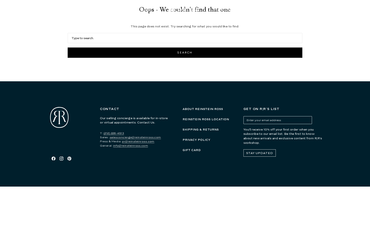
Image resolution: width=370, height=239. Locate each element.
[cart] (323, 9)
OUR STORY (141, 9)
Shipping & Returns (201, 129)
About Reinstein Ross (203, 109)
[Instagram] (61, 158)
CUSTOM (223, 9)
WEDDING (257, 9)
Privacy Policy (196, 139)
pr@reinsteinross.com (138, 141)
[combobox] (185, 38)
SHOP (109, 9)
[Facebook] (53, 158)
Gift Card (192, 150)
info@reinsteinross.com (130, 145)
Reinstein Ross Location (206, 119)
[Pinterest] (69, 158)
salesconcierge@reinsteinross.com (135, 137)
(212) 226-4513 (114, 133)
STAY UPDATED (259, 153)
